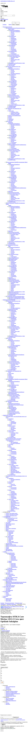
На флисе (13, 40)
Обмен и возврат (9, 699)
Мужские (10, 571)
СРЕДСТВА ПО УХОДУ (8, 586)
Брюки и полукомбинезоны (14, 115)
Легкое (12, 32)
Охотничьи (10, 532)
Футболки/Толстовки (13, 309)
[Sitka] (4, 7)
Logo (12, 255)
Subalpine (10, 67)
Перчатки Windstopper (16, 472)
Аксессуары (11, 110)
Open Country (11, 29)
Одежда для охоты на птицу (12, 514)
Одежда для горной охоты (11, 513)
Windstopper (13, 38)
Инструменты (9, 549)
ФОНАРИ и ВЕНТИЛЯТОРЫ (10, 579)
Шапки (12, 58)
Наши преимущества (10, 686)
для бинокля (13, 368)
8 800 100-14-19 (11, 1)
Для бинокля (14, 103)
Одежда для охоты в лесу (11, 515)
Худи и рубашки (12, 94)
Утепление (10, 444)
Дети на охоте (11, 65)
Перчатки (13, 60)
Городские (13, 556)
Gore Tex (13, 312)
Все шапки (13, 466)
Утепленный (14, 44)
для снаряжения (9, 590)
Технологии (8, 688)
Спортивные (14, 256)
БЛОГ (4, 597)
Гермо (9, 534)
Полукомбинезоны (12, 51)
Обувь (7, 592)
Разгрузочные (14, 84)
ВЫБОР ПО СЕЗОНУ (8, 415)
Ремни (12, 288)
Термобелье (10, 119)
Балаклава (13, 236)
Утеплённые (13, 463)
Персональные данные (11, 695)
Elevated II (10, 122)
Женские (10, 568)
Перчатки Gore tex (15, 471)
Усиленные (13, 49)
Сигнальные (13, 268)
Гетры (12, 61)
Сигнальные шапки (15, 284)
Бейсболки (13, 197)
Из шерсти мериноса (15, 31)
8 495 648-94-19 (4, 1)
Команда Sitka (9, 598)
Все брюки (13, 428)
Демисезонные (11, 554)
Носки (12, 290)
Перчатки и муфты (15, 114)
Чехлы (9, 521)
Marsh (9, 163)
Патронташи (11, 519)
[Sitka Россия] (1, 724)
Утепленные (13, 39)
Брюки (9, 374)
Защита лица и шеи (15, 59)
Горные (12, 555)
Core (12, 166)
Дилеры (7, 702)
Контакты (8, 704)
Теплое (12, 35)
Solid (9, 246)
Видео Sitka (8, 600)
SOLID (9, 402)
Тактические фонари (10, 585)
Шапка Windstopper (15, 467)
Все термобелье (14, 442)
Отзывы (2, 628)
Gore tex (13, 37)
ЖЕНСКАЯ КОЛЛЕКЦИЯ (9, 299)
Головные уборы (14, 57)
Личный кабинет (4, 19)
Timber (9, 205)
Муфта (12, 509)
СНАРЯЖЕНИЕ (6, 516)
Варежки (13, 506)
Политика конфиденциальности (13, 693)
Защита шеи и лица (15, 397)
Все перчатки (14, 470)
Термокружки (9, 543)
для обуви (8, 589)
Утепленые (13, 179)
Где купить (5, 596)
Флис (9, 445)
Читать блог (8, 599)
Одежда (7, 593)
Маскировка (8, 525)
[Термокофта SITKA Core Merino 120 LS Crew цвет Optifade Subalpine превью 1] (14, 609)
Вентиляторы (9, 581)
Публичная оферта (10, 694)
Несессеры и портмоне (11, 528)
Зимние (10, 561)
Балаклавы (13, 154)
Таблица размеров (6, 630)
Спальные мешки (12, 106)
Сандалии (8, 572)
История (8, 687)
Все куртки (13, 423)
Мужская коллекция (7, 26)
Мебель (7, 526)
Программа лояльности (11, 700)
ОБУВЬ (4, 551)
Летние (10, 562)
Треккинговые (14, 560)
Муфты (12, 157)
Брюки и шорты (11, 425)
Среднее (13, 33)
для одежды (8, 588)
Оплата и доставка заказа (11, 692)
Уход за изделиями (10, 698)
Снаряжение (8, 595)
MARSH (10, 380)
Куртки (10, 117)
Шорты (12, 429)
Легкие (12, 47)
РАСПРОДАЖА (11, 64)
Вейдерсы (10, 191)
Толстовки (10, 120)
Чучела (7, 547)
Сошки (7, 548)
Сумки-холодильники (13, 542)
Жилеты (10, 116)
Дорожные (10, 533)
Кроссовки (13, 557)
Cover (9, 109)
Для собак (8, 522)
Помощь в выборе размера (11, 691)
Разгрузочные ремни (13, 520)
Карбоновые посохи (10, 523)
